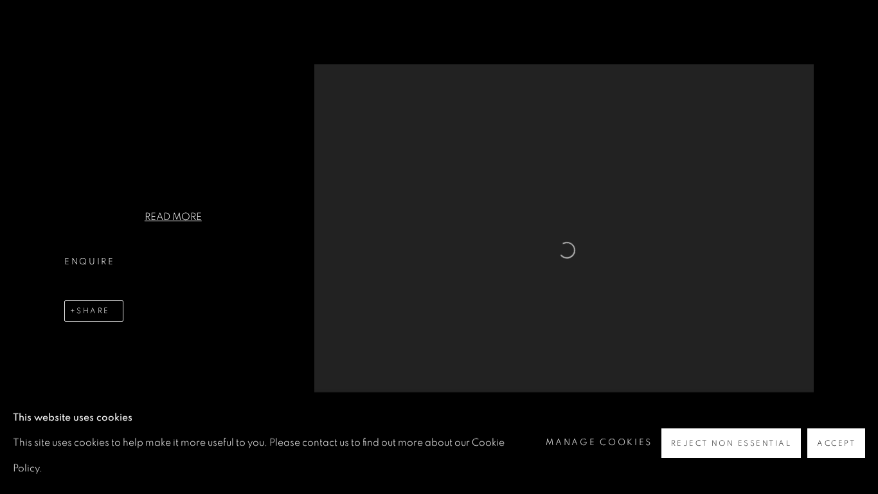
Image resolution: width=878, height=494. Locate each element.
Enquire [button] (89, 261)
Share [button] (92, 311)
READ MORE (173, 217)
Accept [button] (836, 443)
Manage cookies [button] (599, 442)
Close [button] (849, 29)
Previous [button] (27, 247)
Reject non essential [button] (731, 443)
